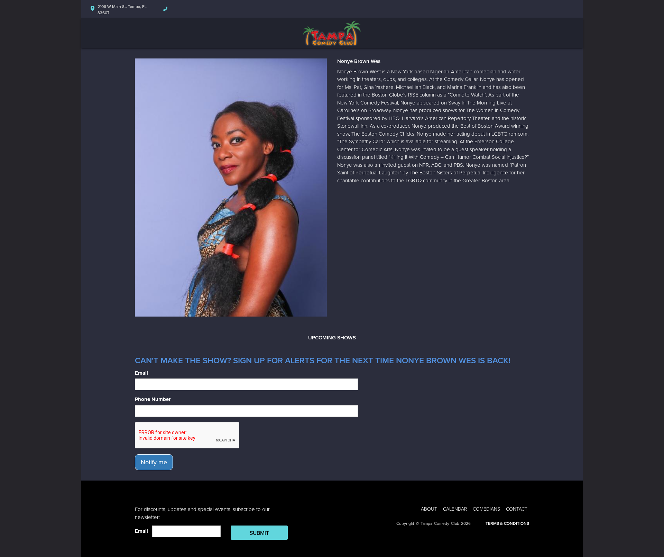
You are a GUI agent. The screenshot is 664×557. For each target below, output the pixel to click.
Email (141, 373)
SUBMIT (259, 533)
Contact (516, 509)
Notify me (154, 462)
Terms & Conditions (507, 523)
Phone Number (152, 399)
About (429, 509)
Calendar (455, 509)
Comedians (486, 509)
